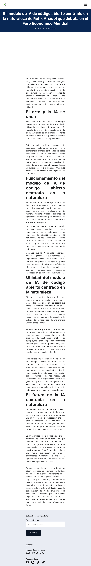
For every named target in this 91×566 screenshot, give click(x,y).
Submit (33, 533)
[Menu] (85, 5)
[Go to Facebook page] (27, 562)
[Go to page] (43, 562)
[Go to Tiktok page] (38, 562)
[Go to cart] (75, 4)
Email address (32, 520)
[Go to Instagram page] (32, 562)
